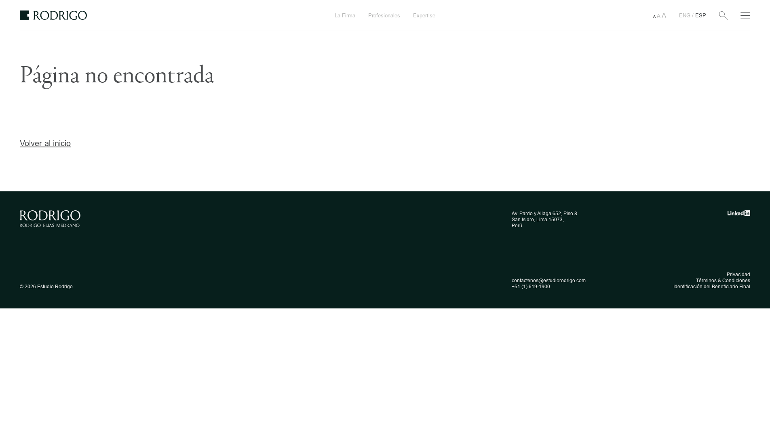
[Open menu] (745, 15)
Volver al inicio (45, 143)
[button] (660, 15)
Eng (685, 15)
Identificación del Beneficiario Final (711, 286)
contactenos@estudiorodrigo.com (549, 280)
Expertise (424, 15)
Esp (700, 15)
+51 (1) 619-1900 (531, 286)
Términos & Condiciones (723, 280)
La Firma (345, 15)
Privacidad (738, 274)
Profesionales (384, 15)
